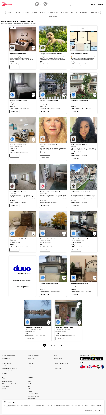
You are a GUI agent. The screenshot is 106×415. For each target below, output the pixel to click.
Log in (93, 4)
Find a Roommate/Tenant (34, 361)
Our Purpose (31, 383)
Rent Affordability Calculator (8, 366)
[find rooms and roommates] (41, 4)
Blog (29, 386)
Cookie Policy (57, 366)
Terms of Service (58, 358)
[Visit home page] (7, 4)
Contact (4, 388)
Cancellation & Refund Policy (61, 363)
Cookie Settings (57, 368)
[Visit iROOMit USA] (82, 368)
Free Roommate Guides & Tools (9, 368)
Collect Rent (31, 363)
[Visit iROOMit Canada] (86, 368)
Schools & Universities (7, 371)
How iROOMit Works (7, 381)
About (29, 381)
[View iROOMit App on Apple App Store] (85, 360)
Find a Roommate (6, 358)
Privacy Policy (57, 361)
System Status (5, 386)
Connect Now (14, 67)
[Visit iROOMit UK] (90, 368)
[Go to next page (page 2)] (61, 345)
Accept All (97, 410)
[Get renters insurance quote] (22, 276)
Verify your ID (5, 373)
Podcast (30, 391)
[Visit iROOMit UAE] (98, 368)
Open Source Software (33, 393)
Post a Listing (31, 358)
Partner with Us (32, 398)
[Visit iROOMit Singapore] (94, 368)
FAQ (29, 388)
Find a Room (5, 361)
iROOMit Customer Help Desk (9, 383)
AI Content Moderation (33, 396)
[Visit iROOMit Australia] (102, 368)
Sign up (100, 4)
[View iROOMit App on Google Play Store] (97, 360)
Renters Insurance (6, 363)
